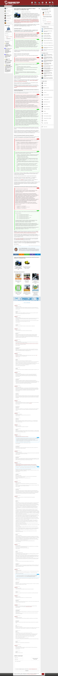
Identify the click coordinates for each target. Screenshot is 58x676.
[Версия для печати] (39, 8)
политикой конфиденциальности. (31, 674)
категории (22, 179)
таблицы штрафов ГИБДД (9, 66)
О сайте (50, 4)
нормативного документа (29, 606)
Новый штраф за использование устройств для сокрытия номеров (8, 71)
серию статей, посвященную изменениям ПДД (8, 52)
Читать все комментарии (27, 302)
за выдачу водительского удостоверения (7, 45)
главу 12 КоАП (8, 62)
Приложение (46, 4)
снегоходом (30, 403)
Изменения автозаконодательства (35, 245)
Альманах (39, 4)
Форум (52, 4)
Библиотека (35, 4)
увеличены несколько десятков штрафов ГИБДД (8, 61)
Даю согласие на (9, 36)
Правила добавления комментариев (35, 659)
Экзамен (42, 4)
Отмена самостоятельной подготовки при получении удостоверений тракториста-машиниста (27, 343)
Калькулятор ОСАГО (7, 55)
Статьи (32, 4)
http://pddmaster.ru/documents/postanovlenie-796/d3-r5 (22, 436)
